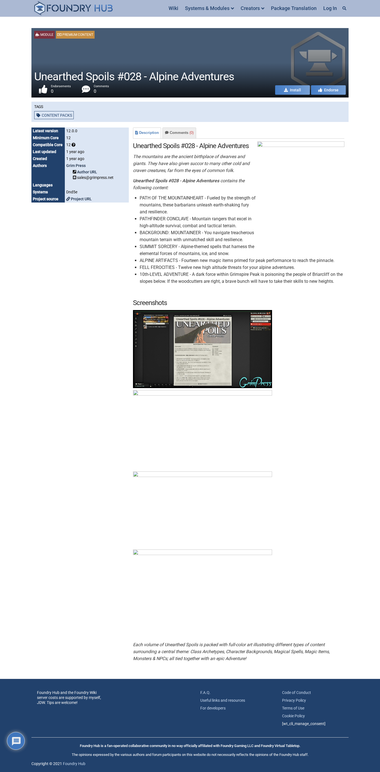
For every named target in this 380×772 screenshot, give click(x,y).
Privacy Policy (294, 700)
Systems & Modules (207, 8)
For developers (213, 708)
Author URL (87, 172)
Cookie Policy (293, 716)
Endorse (331, 90)
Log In (330, 8)
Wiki (173, 8)
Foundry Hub (74, 763)
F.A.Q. (205, 692)
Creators (250, 8)
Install (295, 90)
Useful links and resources (222, 700)
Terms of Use (293, 708)
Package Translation (294, 8)
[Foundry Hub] (73, 8)
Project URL (81, 199)
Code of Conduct (296, 692)
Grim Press (76, 165)
